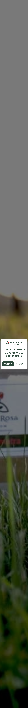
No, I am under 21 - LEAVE (20, 364)
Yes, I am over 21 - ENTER (8, 364)
